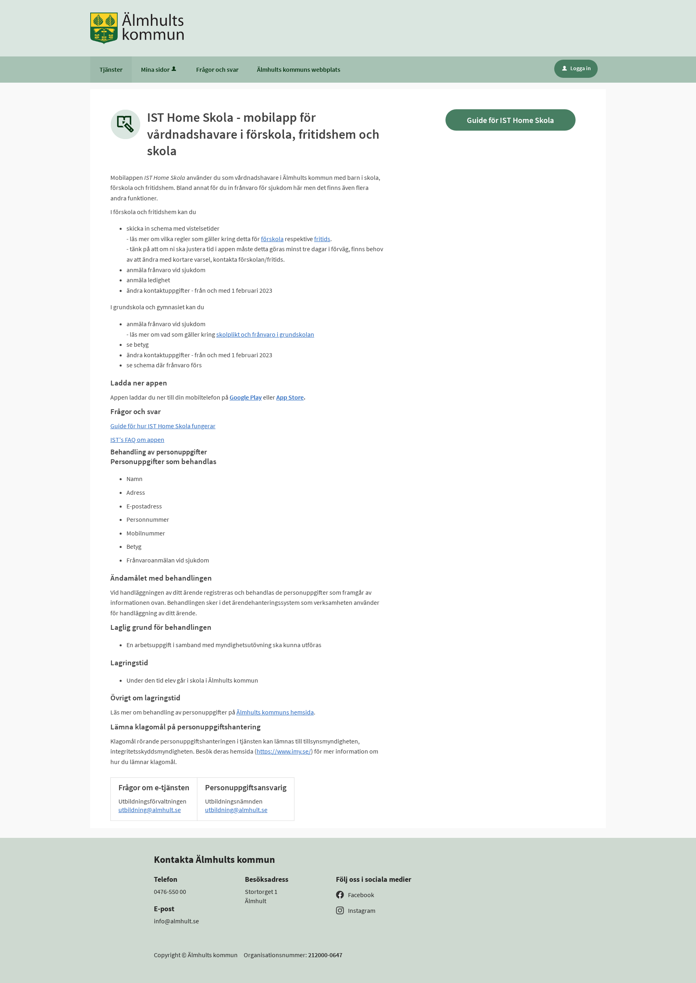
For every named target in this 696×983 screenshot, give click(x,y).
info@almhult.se (176, 921)
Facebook (361, 895)
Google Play (246, 397)
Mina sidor (155, 69)
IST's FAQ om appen (137, 439)
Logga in (576, 68)
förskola (272, 239)
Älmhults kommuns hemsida (275, 712)
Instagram (361, 910)
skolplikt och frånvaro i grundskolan (265, 334)
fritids (322, 239)
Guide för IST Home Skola (510, 120)
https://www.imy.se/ (284, 751)
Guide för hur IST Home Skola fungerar (162, 426)
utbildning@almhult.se (149, 810)
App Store (290, 397)
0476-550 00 (170, 891)
